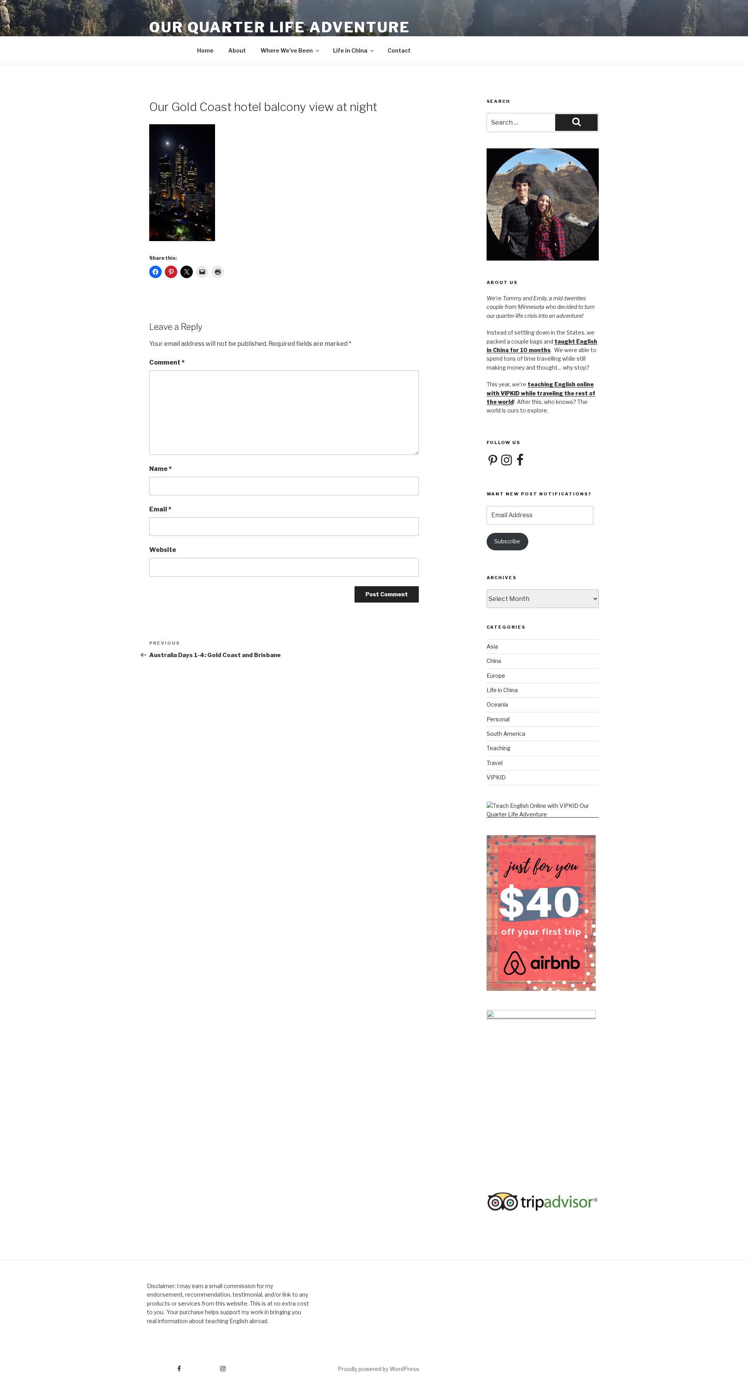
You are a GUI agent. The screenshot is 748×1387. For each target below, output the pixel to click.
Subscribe (507, 541)
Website (162, 549)
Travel (495, 763)
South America (506, 733)
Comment (167, 362)
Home (205, 50)
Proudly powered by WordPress (378, 1369)
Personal (498, 719)
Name (160, 468)
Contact (399, 50)
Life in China (350, 50)
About (237, 50)
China (494, 660)
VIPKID (496, 777)
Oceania (497, 704)
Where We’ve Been (287, 50)
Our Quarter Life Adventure (279, 27)
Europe (496, 675)
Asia (492, 646)
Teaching (498, 748)
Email (160, 509)
